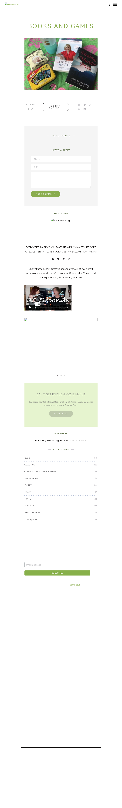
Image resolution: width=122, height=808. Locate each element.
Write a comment (55, 107)
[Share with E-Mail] (85, 109)
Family (27, 662)
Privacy (28, 735)
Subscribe (61, 414)
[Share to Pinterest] (90, 105)
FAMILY (28, 485)
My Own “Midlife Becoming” (61, 345)
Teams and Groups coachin (38, 614)
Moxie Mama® (32, 701)
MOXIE (61, 340)
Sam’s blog (75, 584)
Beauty (27, 653)
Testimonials (30, 727)
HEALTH (28, 492)
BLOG (27, 458)
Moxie (27, 679)
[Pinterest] (64, 259)
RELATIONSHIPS (32, 512)
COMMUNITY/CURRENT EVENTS (40, 471)
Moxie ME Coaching (34, 623)
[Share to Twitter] (85, 105)
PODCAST (29, 505)
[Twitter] (58, 259)
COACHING (29, 465)
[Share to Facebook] (79, 105)
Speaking (29, 631)
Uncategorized (31, 519)
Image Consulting (33, 605)
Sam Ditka (29, 709)
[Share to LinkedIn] (79, 109)
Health (27, 670)
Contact (28, 718)
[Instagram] (69, 259)
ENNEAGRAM (31, 478)
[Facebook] (53, 259)
